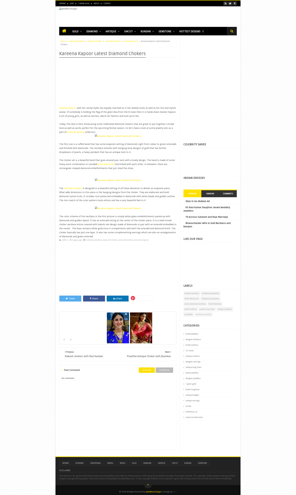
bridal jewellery (192, 334)
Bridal (110, 463)
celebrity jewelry (75, 132)
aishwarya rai (191, 412)
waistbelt (189, 314)
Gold (75, 31)
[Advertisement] (181, 16)
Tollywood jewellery (210, 298)
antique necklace (193, 356)
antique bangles (192, 395)
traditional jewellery (210, 293)
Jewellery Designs (154, 492)
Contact (107, 3)
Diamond (92, 31)
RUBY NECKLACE (192, 298)
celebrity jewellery (76, 41)
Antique (111, 31)
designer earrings (193, 362)
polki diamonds (106, 164)
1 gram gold (191, 384)
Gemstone (165, 31)
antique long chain (193, 367)
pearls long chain (207, 309)
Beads (122, 463)
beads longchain (193, 389)
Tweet (72, 298)
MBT (175, 492)
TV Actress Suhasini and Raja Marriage (207, 217)
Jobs (72, 3)
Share (95, 298)
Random (210, 194)
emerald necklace (113, 41)
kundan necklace (192, 293)
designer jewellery (193, 378)
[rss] (225, 3)
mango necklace (225, 309)
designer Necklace (193, 339)
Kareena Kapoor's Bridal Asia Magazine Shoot (141, 330)
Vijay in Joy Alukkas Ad (198, 201)
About (96, 3)
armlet (188, 406)
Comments (228, 194)
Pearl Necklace (215, 304)
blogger (147, 370)
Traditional (95, 463)
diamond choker (95, 41)
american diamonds (194, 417)
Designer (80, 463)
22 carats (190, 351)
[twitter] (230, 3)
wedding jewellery (203, 314)
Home (63, 41)
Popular (192, 194)
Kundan (146, 31)
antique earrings (192, 401)
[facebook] (235, 3)
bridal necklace (192, 345)
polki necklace (191, 309)
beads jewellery (192, 373)
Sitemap (62, 3)
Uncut (128, 31)
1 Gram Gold (83, 3)
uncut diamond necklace (195, 304)
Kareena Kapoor (131, 41)
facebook (164, 370)
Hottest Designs (190, 31)
